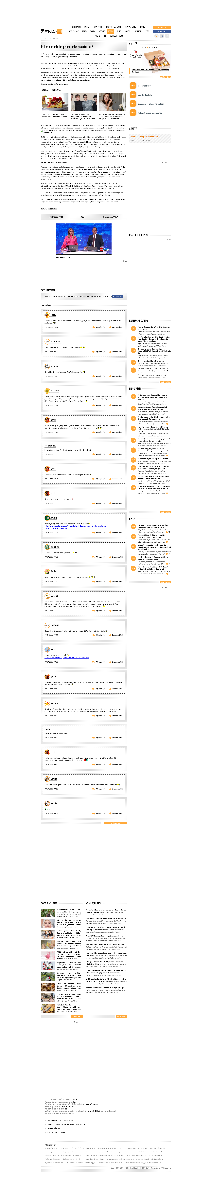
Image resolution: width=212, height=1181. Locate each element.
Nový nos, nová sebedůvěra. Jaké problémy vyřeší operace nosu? (145, 1148)
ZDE (75, 1099)
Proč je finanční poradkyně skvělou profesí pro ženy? (62, 1159)
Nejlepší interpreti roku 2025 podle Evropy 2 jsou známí (64, 1162)
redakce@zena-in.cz (92, 1104)
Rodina (142, 27)
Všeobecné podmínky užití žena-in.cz (60, 1120)
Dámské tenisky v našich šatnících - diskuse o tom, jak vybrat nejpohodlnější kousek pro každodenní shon (105, 1152)
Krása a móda (130, 27)
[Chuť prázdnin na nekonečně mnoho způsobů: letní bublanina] (55, 102)
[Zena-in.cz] (53, 31)
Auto (119, 31)
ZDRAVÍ (52, 209)
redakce (73, 1102)
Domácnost (97, 27)
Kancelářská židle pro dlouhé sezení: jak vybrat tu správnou (105, 1159)
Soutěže (128, 31)
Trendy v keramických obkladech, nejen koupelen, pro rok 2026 (145, 1155)
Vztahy (102, 31)
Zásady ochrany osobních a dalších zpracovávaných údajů (66, 1124)
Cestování (76, 27)
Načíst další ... (115, 823)
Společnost (74, 31)
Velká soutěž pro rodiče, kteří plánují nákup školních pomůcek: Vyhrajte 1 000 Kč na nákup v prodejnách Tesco (150, 70)
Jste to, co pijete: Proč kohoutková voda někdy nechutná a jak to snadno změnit (105, 1162)
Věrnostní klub (116, 35)
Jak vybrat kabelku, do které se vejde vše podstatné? (63, 1155)
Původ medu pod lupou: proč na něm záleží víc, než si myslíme (145, 1159)
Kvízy (147, 31)
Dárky (86, 27)
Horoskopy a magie (113, 27)
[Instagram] (162, 36)
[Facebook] (167, 36)
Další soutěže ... (165, 77)
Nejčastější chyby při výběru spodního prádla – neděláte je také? (105, 1155)
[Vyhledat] (156, 36)
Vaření (92, 31)
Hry (105, 35)
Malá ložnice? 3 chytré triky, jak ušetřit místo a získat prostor (145, 1162)
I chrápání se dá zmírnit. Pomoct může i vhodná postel (103, 1148)
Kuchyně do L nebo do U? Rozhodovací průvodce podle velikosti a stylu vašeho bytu (145, 1152)
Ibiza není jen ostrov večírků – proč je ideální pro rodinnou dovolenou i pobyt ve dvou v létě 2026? (64, 1152)
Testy (84, 31)
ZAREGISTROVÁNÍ (73, 296)
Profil (97, 35)
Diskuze (138, 31)
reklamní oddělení (94, 1111)
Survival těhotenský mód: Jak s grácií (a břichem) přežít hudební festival (64, 1148)
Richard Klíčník (112, 217)
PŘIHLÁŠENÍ (85, 296)
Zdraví (110, 31)
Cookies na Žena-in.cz (54, 1128)
